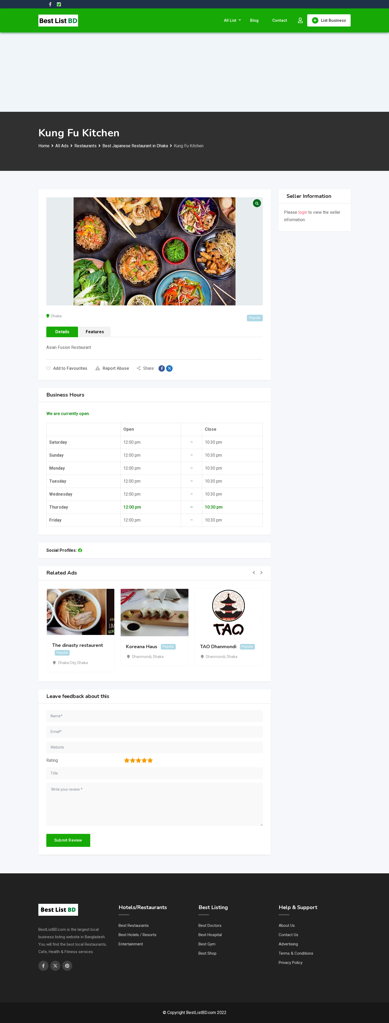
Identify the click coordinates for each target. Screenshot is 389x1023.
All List (230, 20)
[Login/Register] (300, 20)
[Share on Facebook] (162, 368)
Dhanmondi (141, 657)
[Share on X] (169, 368)
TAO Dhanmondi (218, 646)
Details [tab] (62, 331)
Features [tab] (95, 331)
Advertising (288, 944)
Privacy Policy (290, 962)
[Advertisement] (194, 72)
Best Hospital (210, 934)
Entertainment (131, 944)
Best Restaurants (134, 925)
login (302, 212)
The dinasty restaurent (77, 645)
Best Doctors (209, 925)
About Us (287, 925)
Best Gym (206, 944)
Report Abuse (116, 368)
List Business (333, 20)
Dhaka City (67, 663)
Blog (254, 20)
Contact (279, 20)
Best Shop (207, 953)
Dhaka (56, 316)
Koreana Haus (141, 646)
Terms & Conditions (296, 953)
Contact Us (288, 934)
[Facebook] (80, 550)
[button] (253, 573)
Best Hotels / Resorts (137, 934)
